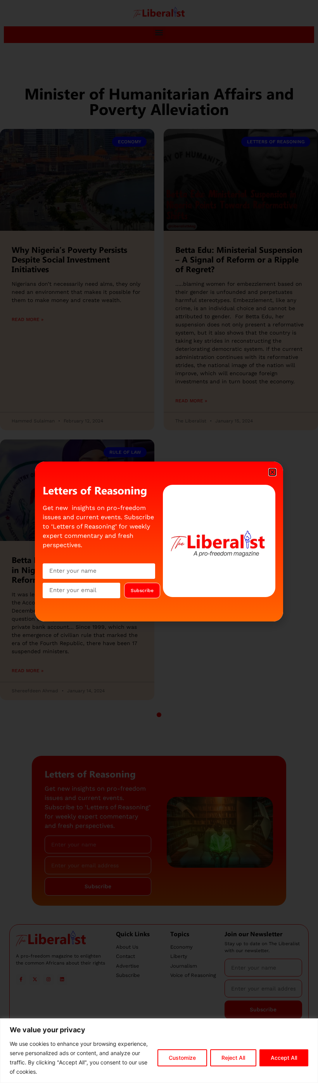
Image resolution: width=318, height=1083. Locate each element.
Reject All (233, 1057)
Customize (182, 1057)
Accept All (284, 1057)
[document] (159, 541)
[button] (272, 472)
